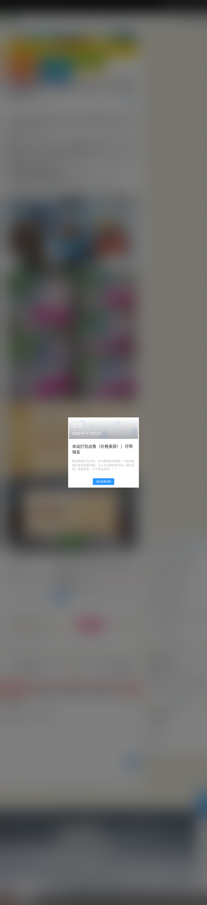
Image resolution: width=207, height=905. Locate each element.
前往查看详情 (103, 481)
